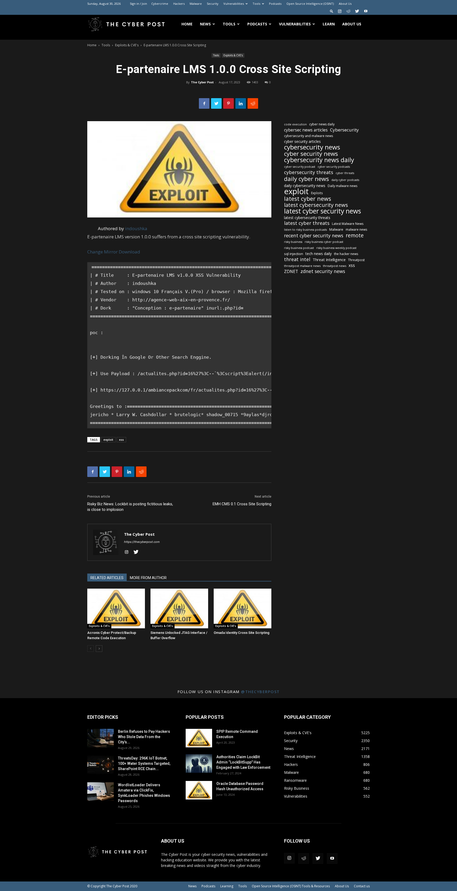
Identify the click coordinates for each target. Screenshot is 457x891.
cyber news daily (322, 124)
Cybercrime (159, 4)
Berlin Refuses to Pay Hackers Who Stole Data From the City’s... (144, 736)
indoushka (136, 228)
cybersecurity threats (308, 172)
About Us (345, 4)
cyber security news (311, 153)
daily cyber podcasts (345, 180)
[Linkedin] (240, 103)
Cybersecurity (344, 130)
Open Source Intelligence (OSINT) (310, 4)
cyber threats (345, 173)
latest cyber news (307, 198)
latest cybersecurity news (316, 205)
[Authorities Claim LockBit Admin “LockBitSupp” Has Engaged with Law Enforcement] (199, 763)
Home (187, 23)
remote (355, 235)
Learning (226, 886)
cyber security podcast (299, 167)
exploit (108, 440)
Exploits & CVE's (127, 45)
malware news (356, 229)
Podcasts (275, 4)
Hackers (179, 4)
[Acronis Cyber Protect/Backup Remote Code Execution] (116, 608)
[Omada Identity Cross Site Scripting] (242, 608)
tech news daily (318, 253)
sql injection (293, 253)
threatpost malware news (302, 266)
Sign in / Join (138, 4)
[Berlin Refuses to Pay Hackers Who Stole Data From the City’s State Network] (100, 738)
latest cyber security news (322, 211)
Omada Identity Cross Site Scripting (241, 633)
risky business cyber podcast (324, 242)
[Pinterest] (228, 103)
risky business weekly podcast (336, 248)
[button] (332, 11)
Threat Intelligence (329, 259)
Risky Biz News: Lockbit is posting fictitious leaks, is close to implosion (130, 507)
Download (129, 252)
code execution (295, 124)
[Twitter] (357, 11)
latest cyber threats (307, 223)
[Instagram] (340, 11)
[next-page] (99, 648)
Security (212, 4)
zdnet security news (322, 271)
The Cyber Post (202, 82)
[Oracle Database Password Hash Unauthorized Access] (199, 790)
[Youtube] (366, 11)
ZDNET (291, 271)
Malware (196, 4)
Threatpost (356, 260)
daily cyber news (306, 178)
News (205, 23)
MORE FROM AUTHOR (148, 578)
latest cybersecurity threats (307, 217)
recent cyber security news (313, 235)
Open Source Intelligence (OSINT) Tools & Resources (291, 886)
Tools (256, 4)
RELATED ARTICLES (107, 578)
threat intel (297, 259)
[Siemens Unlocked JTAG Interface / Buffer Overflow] (179, 608)
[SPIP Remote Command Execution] (199, 738)
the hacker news (346, 254)
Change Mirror (102, 252)
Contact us (362, 886)
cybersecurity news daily (319, 160)
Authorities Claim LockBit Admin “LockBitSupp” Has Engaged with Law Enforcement (243, 762)
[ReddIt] (253, 103)
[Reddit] (348, 11)
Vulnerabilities (233, 4)
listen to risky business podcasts (305, 229)
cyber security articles (302, 141)
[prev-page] (90, 648)
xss (121, 440)
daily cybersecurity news (304, 185)
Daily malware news (342, 186)
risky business (293, 242)
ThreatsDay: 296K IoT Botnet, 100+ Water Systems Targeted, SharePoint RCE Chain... (144, 763)
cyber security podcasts (334, 167)
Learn (329, 23)
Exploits (317, 193)
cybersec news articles (306, 130)
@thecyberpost (260, 691)
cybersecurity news (312, 147)
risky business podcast (299, 248)
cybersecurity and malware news (308, 136)
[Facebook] (204, 103)
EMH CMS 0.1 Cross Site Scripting (242, 504)
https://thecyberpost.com (142, 542)
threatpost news (334, 266)
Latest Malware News (347, 223)
